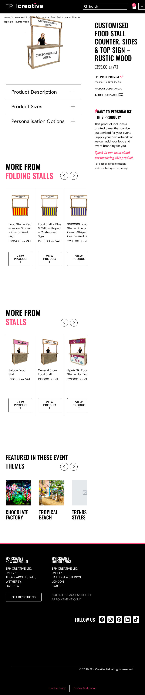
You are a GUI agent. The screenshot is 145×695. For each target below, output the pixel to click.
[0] (132, 6)
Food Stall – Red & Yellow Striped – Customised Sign (19, 230)
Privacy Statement (84, 688)
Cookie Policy (57, 688)
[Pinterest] (119, 619)
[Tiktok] (136, 619)
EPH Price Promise (107, 77)
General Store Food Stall (47, 372)
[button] (64, 176)
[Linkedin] (127, 619)
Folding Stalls (29, 175)
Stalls (16, 321)
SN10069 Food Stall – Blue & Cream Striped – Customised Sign (78, 230)
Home (7, 17)
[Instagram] (110, 619)
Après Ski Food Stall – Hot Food (78, 372)
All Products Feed (103, 636)
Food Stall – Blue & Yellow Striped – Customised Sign (49, 230)
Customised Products (23, 17)
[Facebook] (102, 619)
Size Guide (111, 94)
